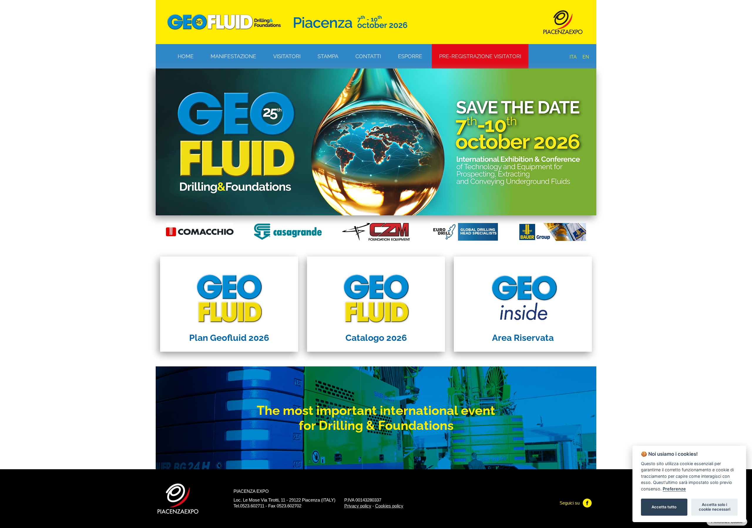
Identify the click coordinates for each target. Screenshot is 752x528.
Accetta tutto (664, 506)
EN (586, 57)
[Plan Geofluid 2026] (229, 293)
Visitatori (287, 56)
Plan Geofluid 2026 (229, 338)
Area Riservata (523, 338)
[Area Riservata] (523, 293)
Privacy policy (357, 505)
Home (186, 56)
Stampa (328, 56)
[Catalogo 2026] (376, 293)
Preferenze (674, 488)
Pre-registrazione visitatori (480, 56)
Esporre (410, 56)
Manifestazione (233, 56)
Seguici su (570, 502)
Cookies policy (389, 505)
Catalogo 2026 (376, 338)
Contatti (368, 56)
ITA (573, 57)
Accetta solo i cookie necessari (714, 507)
